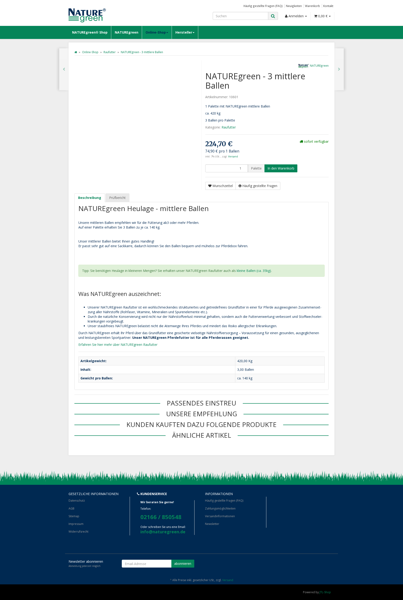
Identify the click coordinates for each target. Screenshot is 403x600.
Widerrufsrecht (78, 532)
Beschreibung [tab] (89, 197)
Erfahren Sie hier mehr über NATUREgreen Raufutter (117, 344)
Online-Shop (156, 32)
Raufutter (229, 127)
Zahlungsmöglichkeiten (220, 508)
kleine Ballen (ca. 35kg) (254, 270)
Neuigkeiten (294, 6)
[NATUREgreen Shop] (111, 15)
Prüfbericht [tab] (117, 197)
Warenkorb (312, 6)
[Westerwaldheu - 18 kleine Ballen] (339, 69)
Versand (233, 156)
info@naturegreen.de (162, 531)
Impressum (76, 524)
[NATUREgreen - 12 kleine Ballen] (64, 69)
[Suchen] (273, 16)
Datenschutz (77, 501)
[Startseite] (75, 52)
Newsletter (212, 524)
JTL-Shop (325, 592)
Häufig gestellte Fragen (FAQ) (263, 6)
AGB (71, 508)
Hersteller (183, 32)
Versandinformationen (220, 516)
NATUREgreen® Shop (90, 32)
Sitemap (74, 516)
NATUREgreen (126, 32)
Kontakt (328, 6)
